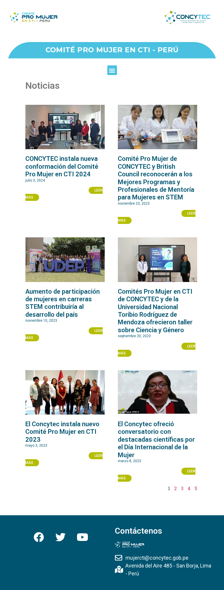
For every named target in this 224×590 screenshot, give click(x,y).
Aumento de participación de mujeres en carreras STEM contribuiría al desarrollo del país (62, 303)
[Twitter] (60, 537)
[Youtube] (82, 537)
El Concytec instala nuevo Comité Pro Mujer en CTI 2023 (62, 431)
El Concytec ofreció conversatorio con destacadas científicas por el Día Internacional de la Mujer (156, 439)
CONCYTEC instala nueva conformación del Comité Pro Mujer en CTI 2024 (61, 166)
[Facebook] (38, 537)
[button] (112, 70)
